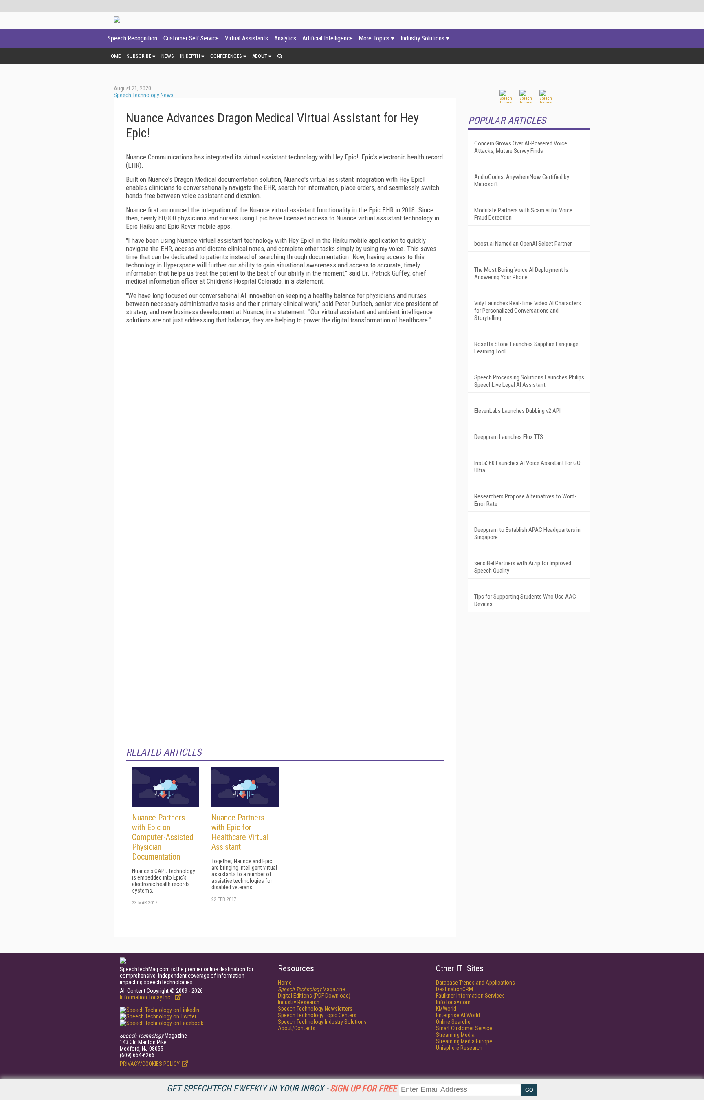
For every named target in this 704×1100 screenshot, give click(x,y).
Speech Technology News (144, 95)
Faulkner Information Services (470, 995)
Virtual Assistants (246, 38)
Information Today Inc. (146, 997)
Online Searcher (454, 1021)
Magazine (311, 989)
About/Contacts (296, 1028)
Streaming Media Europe (464, 1041)
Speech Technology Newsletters (315, 1008)
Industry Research (298, 1002)
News (167, 56)
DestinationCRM (454, 989)
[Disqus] (285, 432)
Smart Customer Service (464, 1028)
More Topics (374, 38)
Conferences (226, 56)
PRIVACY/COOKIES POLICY (150, 1063)
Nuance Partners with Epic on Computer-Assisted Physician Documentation (163, 837)
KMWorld (446, 1008)
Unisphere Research (459, 1048)
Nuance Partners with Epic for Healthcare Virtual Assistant (239, 832)
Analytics (285, 38)
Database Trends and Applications (475, 982)
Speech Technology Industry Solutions (322, 1021)
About (259, 56)
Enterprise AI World (458, 1015)
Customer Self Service (191, 38)
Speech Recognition (132, 38)
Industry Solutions (422, 38)
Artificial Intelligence (327, 38)
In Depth (190, 56)
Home (114, 56)
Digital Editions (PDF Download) (314, 995)
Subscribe (139, 56)
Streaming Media (455, 1035)
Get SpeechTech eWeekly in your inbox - (282, 1088)
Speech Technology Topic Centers (317, 1015)
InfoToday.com (453, 1002)
